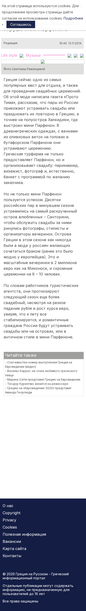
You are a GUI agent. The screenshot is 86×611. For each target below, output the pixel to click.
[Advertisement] (43, 444)
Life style (9, 55)
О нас (8, 505)
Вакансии (12, 541)
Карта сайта (14, 548)
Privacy (9, 520)
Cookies (10, 527)
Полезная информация (24, 534)
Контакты (12, 555)
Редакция (10, 43)
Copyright (11, 512)
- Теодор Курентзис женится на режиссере (36, 384)
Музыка (33, 55)
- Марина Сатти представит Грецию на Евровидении (42, 379)
